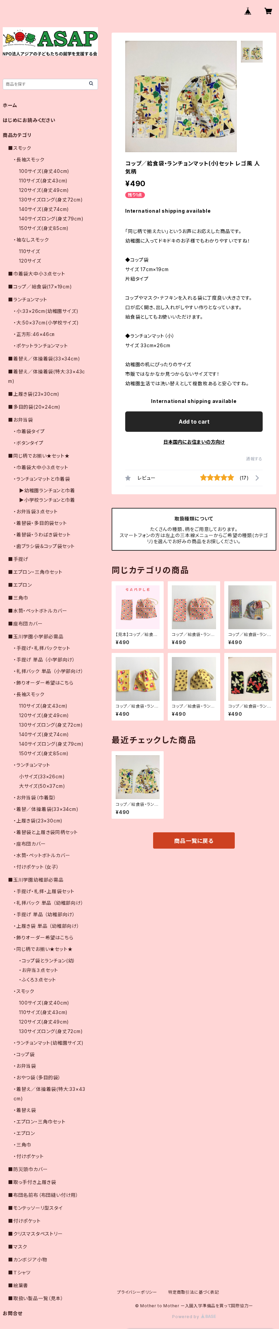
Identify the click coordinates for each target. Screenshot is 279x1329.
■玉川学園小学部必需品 (36, 636)
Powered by (186, 1316)
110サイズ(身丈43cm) (43, 180)
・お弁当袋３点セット (36, 511)
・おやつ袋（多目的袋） (37, 1077)
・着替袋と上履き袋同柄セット (46, 832)
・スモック (24, 991)
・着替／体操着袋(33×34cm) (46, 809)
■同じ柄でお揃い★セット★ (38, 456)
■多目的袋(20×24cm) (34, 407)
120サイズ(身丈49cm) (44, 190)
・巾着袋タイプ (29, 431)
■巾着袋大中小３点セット (36, 274)
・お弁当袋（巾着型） (35, 797)
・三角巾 (22, 1145)
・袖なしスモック (31, 240)
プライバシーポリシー (137, 1292)
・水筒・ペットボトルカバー (42, 855)
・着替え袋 (25, 1110)
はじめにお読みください (29, 120)
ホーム (10, 105)
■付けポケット (24, 1221)
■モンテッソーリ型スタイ (35, 1208)
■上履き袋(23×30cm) (34, 394)
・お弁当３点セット (38, 970)
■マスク (17, 1247)
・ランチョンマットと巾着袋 (42, 479)
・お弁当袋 (25, 1066)
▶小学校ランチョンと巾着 (47, 500)
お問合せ (12, 1313)
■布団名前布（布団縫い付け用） (43, 1195)
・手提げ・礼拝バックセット (42, 648)
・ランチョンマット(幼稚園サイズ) (49, 1043)
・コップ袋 (24, 1054)
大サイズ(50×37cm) (42, 786)
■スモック (19, 148)
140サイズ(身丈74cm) (44, 209)
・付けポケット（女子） (36, 867)
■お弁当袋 (20, 420)
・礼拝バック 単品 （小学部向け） (49, 671)
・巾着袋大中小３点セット (41, 467)
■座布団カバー (25, 623)
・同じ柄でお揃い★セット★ (43, 949)
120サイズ (30, 261)
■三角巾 (18, 598)
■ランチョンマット (27, 299)
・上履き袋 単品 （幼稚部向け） (47, 926)
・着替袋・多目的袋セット (40, 523)
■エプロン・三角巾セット (35, 572)
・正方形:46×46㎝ (34, 334)
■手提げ (18, 559)
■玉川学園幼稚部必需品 (36, 880)
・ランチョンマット (32, 765)
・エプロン (24, 1133)
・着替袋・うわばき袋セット (42, 534)
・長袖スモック (29, 159)
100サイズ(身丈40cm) (44, 171)
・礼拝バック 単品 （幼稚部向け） (49, 903)
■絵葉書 (18, 1285)
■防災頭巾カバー (28, 1169)
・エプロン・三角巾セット (40, 1121)
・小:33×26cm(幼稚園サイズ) (46, 311)
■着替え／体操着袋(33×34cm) (44, 358)
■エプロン (20, 585)
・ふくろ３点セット (37, 979)
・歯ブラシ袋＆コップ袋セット (44, 546)
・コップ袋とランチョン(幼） (47, 960)
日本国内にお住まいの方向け (194, 442)
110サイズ (29, 251)
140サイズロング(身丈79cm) (51, 219)
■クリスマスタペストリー (35, 1234)
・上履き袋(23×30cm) (38, 820)
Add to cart (194, 421)
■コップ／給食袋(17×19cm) (40, 286)
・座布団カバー (30, 844)
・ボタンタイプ (29, 443)
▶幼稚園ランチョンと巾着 (47, 490)
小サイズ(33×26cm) (42, 776)
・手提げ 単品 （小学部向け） (44, 659)
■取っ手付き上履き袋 (32, 1182)
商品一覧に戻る (194, 840)
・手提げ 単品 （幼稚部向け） (44, 914)
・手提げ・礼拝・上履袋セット (44, 891)
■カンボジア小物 (27, 1259)
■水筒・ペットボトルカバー (37, 611)
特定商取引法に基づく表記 (193, 1292)
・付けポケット (29, 1156)
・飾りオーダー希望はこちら (43, 683)
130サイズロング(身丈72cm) (51, 199)
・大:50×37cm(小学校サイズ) (46, 322)
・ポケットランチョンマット (41, 346)
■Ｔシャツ (19, 1272)
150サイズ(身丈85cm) (44, 228)
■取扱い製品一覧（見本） (36, 1298)
